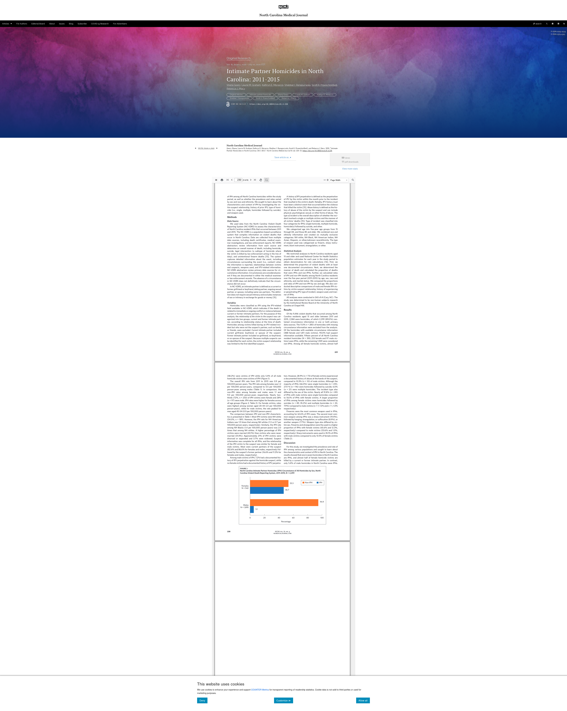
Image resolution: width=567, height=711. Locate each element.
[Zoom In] (327, 180)
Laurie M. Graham (251, 85)
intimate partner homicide (260, 95)
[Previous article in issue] (195, 148)
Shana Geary (233, 85)
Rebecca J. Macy (236, 88)
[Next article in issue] (217, 148)
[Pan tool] (260, 180)
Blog (71, 24)
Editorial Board (38, 24)
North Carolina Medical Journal (244, 145)
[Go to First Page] (227, 180)
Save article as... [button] (282, 157)
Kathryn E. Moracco (272, 85)
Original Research (239, 58)
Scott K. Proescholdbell (324, 85)
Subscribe (82, 24)
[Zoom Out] (324, 180)
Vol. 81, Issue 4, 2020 (236, 64)
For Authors (21, 24)
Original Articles (236, 95)
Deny (203, 700)
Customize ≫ (284, 700)
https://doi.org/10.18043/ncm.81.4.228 (269, 104)
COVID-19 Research (100, 24)
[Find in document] (353, 180)
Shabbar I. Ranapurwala (298, 85)
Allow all (364, 700)
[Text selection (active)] (266, 180)
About (52, 24)
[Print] (222, 180)
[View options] (216, 180)
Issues (62, 24)
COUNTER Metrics (260, 689)
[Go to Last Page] (255, 180)
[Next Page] (250, 180)
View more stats (350, 168)
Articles (5, 24)
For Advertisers (120, 24)
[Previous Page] (232, 180)
